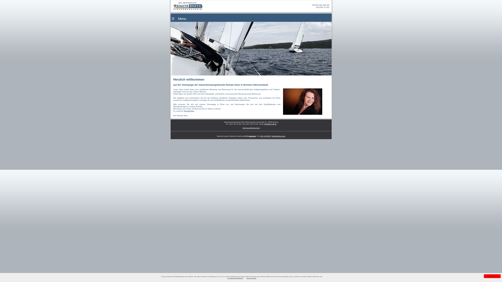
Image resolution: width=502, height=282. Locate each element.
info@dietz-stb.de (270, 124)
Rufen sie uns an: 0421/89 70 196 (321, 6)
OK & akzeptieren (492, 276)
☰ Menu (178, 18)
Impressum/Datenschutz (251, 128)
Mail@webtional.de (278, 136)
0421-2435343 (265, 136)
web (252, 136)
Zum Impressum (251, 278)
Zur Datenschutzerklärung (235, 278)
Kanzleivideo (189, 111)
